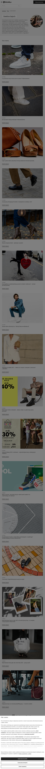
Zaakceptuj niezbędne (22, 762)
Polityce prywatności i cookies (25, 753)
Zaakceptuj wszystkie (22, 758)
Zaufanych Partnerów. (31, 749)
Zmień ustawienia (22, 766)
